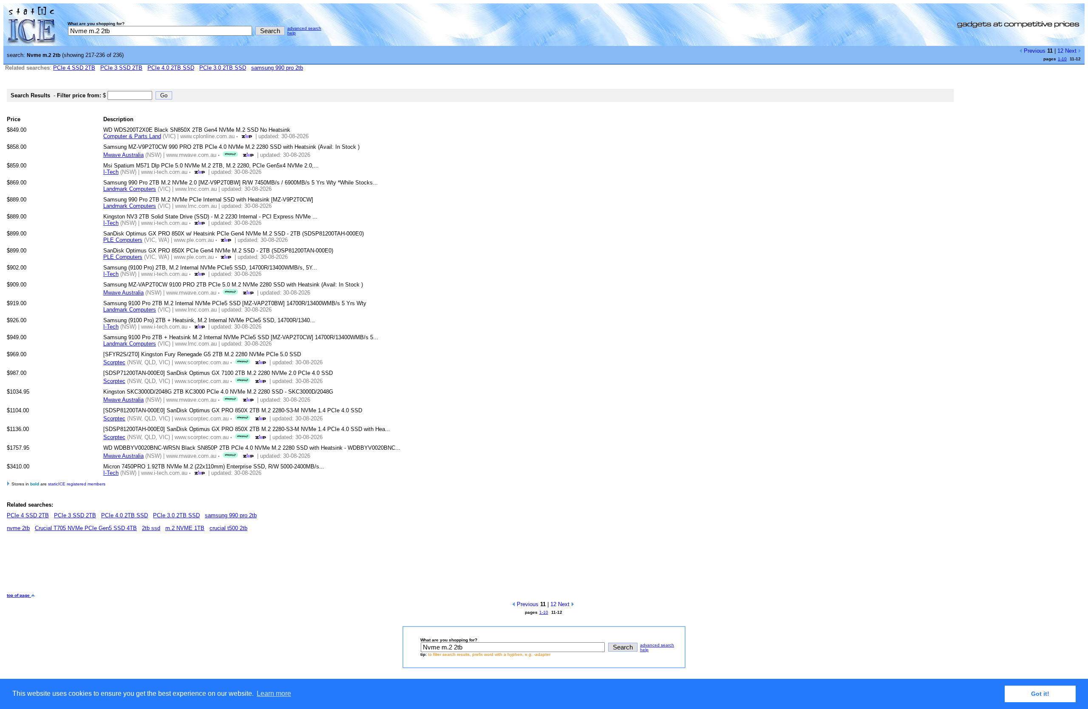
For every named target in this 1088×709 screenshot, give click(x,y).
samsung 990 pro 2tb (277, 68)
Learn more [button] (274, 693)
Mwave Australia (123, 155)
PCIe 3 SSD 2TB (121, 68)
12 (1060, 51)
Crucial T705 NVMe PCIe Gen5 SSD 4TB (86, 528)
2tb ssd (151, 528)
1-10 (1062, 59)
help (291, 33)
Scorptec (114, 362)
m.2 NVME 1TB (184, 528)
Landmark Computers (129, 189)
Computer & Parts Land (132, 136)
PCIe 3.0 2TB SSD (222, 68)
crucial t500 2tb (228, 528)
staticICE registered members (76, 484)
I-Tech (111, 172)
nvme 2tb (18, 528)
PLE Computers (122, 240)
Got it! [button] (1040, 693)
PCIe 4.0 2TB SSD (170, 68)
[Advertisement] (161, 565)
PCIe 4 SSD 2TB (74, 68)
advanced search (304, 28)
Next (1071, 51)
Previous (1034, 51)
